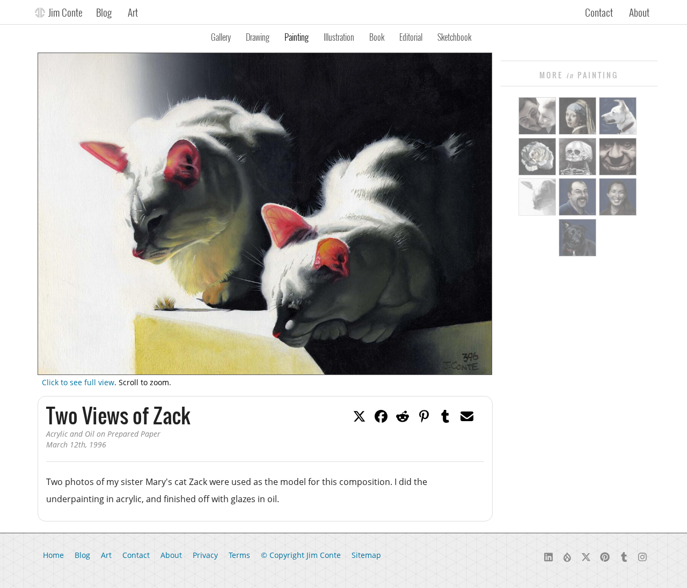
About (639, 11)
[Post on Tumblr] (445, 415)
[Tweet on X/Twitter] (359, 415)
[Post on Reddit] (402, 415)
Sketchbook (454, 37)
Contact (599, 11)
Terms (239, 555)
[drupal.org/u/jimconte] (567, 555)
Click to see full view (78, 382)
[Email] (467, 415)
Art (133, 11)
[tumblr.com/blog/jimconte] (623, 555)
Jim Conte (65, 11)
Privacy (205, 555)
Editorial (410, 37)
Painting (296, 37)
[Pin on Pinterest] (424, 415)
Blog (104, 11)
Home (53, 555)
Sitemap (366, 555)
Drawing (257, 37)
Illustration (339, 37)
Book (376, 37)
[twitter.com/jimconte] (586, 555)
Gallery (221, 37)
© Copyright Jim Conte (301, 555)
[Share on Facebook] (381, 415)
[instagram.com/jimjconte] (642, 555)
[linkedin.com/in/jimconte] (548, 555)
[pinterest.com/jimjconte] (605, 555)
